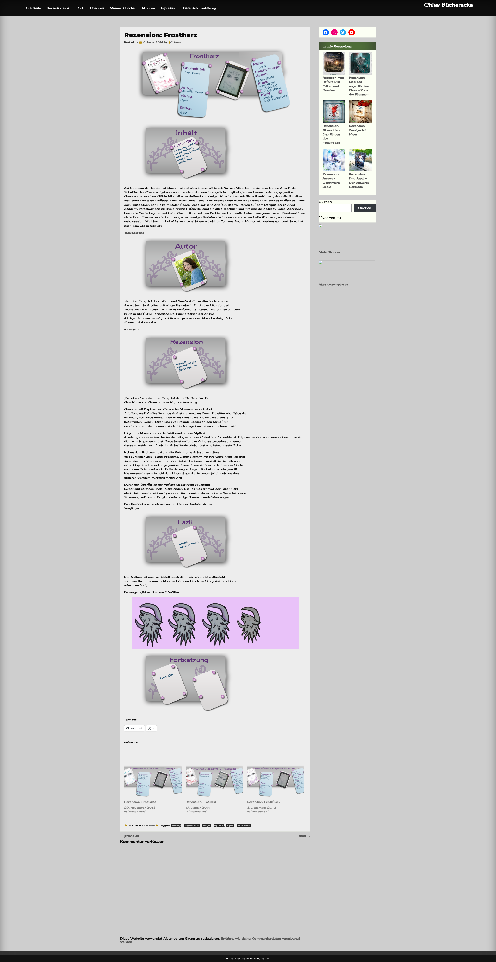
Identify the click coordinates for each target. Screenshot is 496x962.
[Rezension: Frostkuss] (153, 781)
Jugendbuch (191, 825)
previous (129, 836)
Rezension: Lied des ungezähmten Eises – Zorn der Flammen (359, 86)
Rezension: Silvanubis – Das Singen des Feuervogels (331, 134)
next (304, 836)
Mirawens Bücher (123, 8)
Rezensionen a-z (59, 8)
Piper (230, 825)
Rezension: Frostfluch (263, 801)
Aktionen (148, 8)
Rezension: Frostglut (201, 801)
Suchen (325, 202)
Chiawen (175, 42)
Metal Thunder (329, 252)
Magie (206, 825)
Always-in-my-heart (333, 284)
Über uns (97, 8)
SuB (81, 8)
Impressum (169, 8)
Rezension (148, 825)
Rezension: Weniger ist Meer (357, 130)
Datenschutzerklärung (199, 8)
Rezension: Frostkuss (140, 801)
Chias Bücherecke (448, 5)
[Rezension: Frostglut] (214, 781)
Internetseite (134, 232)
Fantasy (176, 825)
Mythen (218, 825)
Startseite (33, 8)
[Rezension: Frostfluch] (276, 781)
